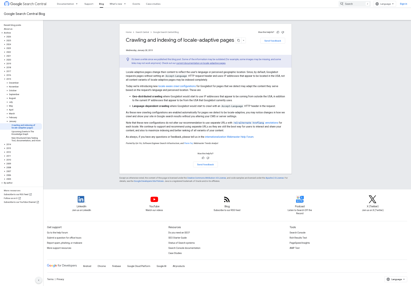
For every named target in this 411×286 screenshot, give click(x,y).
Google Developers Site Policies (149, 181)
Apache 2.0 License (275, 178)
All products (179, 266)
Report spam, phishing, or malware (64, 243)
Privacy (60, 279)
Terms (50, 279)
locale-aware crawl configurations (177, 86)
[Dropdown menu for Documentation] (78, 4)
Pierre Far (188, 143)
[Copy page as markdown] (238, 40)
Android (87, 266)
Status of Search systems (181, 243)
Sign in (403, 4)
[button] (21, 33)
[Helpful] (277, 32)
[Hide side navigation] (38, 280)
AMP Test (295, 248)
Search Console (298, 232)
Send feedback (272, 40)
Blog (101, 3)
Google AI (161, 266)
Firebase (116, 266)
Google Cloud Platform (138, 266)
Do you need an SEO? (179, 232)
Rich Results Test (298, 237)
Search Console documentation (184, 248)
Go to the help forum (57, 232)
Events (136, 3)
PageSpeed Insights (300, 243)
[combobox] (355, 4)
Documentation (65, 3)
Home (128, 32)
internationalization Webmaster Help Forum (229, 136)
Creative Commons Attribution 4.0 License (206, 178)
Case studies (153, 3)
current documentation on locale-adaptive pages (201, 63)
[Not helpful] (282, 32)
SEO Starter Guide (177, 237)
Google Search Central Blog (24, 14)
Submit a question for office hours (64, 237)
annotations (256, 122)
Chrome (102, 266)
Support (88, 3)
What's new (116, 3)
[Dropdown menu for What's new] (126, 4)
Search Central (34, 4)
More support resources (59, 248)
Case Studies (175, 253)
